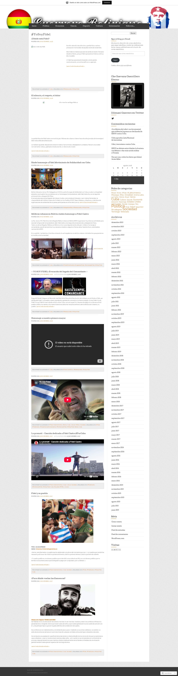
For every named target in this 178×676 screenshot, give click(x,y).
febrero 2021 (116, 310)
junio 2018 (115, 381)
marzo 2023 (115, 247)
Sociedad (82, 425)
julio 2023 (115, 243)
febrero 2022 (116, 277)
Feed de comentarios (119, 534)
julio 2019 (115, 331)
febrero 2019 (116, 352)
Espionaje (122, 202)
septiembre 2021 (117, 293)
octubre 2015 (116, 493)
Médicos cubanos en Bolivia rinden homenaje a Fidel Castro (60, 214)
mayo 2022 (115, 264)
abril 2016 (115, 468)
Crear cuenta (116, 522)
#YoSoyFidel (75, 89)
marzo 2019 (115, 347)
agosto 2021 (115, 297)
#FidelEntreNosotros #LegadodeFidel (73, 265)
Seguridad (139, 207)
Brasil (127, 197)
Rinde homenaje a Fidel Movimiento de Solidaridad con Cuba (60, 163)
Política (46, 26)
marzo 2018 (115, 393)
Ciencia (73, 26)
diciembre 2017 (117, 406)
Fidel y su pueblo (39, 493)
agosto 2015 (115, 502)
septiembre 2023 (117, 235)
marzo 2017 (115, 439)
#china (119, 193)
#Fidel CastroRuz (68, 369)
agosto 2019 (115, 327)
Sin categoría (116, 209)
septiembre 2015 (117, 497)
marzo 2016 (115, 472)
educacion (114, 202)
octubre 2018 (116, 364)
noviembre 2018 (117, 360)
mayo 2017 (115, 435)
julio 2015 (115, 506)
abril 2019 (115, 343)
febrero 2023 (116, 252)
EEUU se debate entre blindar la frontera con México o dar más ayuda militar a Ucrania (127, 151)
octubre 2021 (116, 289)
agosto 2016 (115, 456)
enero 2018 (115, 402)
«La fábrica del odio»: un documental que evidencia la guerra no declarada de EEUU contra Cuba (126, 132)
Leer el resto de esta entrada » (75, 66)
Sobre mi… (130, 26)
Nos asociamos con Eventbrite (37, 673)
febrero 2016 (116, 477)
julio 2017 (115, 427)
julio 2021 (115, 302)
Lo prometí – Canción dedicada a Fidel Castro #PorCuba (58, 433)
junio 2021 (115, 306)
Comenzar (107, 2)
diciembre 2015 (117, 485)
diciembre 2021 (117, 281)
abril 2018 (115, 389)
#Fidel (51, 425)
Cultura (99, 26)
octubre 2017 (116, 414)
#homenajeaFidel (90, 265)
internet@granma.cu (50, 549)
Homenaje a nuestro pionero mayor (48, 318)
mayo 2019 (115, 339)
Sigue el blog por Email (120, 39)
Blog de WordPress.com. (35, 670)
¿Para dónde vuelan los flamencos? (48, 578)
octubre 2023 (116, 231)
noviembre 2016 (117, 447)
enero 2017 (115, 443)
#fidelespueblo (67, 89)
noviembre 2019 (117, 314)
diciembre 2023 (117, 222)
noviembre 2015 (117, 489)
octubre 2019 (116, 318)
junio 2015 (115, 510)
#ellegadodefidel (68, 207)
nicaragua (131, 204)
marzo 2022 (115, 272)
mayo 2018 (115, 385)
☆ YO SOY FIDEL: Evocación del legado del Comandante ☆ (59, 272)
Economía (59, 26)
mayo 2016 (115, 464)
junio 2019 (115, 335)
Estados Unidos (134, 202)
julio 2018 (115, 377)
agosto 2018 (115, 372)
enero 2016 (115, 481)
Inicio (34, 26)
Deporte (86, 26)
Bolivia (65, 425)
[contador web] (116, 549)
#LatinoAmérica (57, 425)
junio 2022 (115, 260)
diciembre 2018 (117, 356)
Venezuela (125, 212)
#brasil (113, 193)
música (66, 487)
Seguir (115, 60)
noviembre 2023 (117, 227)
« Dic (116, 179)
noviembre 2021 (117, 285)
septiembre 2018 (117, 368)
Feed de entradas (118, 530)
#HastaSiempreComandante (48, 427)
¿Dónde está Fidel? (40, 39)
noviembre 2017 (117, 410)
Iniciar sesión (116, 526)
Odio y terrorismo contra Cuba (123, 144)
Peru (136, 204)
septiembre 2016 (117, 452)
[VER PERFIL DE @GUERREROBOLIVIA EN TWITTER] (112, 118)
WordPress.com (117, 538)
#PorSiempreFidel (61, 427)
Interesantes (114, 26)
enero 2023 (115, 256)
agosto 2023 (115, 239)
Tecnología (115, 212)
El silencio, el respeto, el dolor (45, 96)
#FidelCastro (35, 427)
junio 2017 (115, 431)
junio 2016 (115, 460)
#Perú (122, 195)
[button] (123, 101)
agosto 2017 (115, 422)
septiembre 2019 (117, 322)
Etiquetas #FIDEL (59, 487)
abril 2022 (115, 268)
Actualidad (129, 195)
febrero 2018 (116, 397)
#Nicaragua (115, 195)
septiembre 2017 (117, 418)
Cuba (50, 89)
